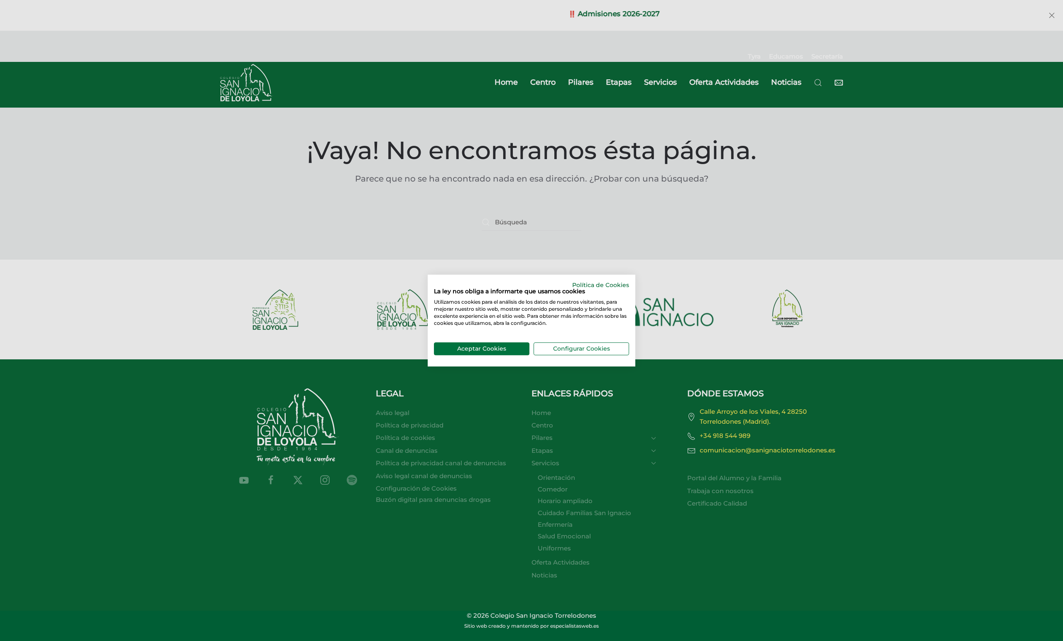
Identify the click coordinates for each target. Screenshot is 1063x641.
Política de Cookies (600, 285)
